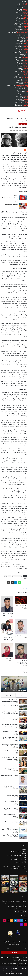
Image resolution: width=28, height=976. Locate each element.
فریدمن (5, 576)
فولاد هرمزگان (17, 909)
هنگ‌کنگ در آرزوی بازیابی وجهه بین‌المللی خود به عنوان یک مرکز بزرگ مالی (10, 197)
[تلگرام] (15, 582)
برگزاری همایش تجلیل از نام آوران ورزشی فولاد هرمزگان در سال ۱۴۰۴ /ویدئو (15, 689)
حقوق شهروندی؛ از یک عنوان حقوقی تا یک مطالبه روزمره (7, 614)
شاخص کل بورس (14, 906)
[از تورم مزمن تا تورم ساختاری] (21, 626)
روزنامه (22, 121)
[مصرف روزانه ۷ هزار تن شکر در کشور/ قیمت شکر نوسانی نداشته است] (23, 713)
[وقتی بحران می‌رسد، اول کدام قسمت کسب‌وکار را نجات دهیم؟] (23, 762)
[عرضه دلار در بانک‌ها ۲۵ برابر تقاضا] (23, 790)
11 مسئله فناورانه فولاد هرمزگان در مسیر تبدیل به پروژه (10, 815)
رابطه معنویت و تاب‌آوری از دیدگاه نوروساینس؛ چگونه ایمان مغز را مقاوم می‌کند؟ (10, 829)
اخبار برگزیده (24, 901)
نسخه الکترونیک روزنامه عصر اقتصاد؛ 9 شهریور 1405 (9, 821)
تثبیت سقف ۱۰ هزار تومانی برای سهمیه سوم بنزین (10, 751)
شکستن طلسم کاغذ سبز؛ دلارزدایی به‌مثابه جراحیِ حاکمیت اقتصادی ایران (22, 662)
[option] (14, 684)
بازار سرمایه (11, 901)
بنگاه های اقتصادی (19, 576)
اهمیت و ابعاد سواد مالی (12, 795)
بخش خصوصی (23, 904)
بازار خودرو (17, 901)
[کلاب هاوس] (21, 924)
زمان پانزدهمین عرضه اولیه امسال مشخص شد (11, 718)
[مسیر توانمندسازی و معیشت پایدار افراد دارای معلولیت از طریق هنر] (23, 810)
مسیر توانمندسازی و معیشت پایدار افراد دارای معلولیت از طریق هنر (10, 808)
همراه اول (17, 911)
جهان (25, 124)
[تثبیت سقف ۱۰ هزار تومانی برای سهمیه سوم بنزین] (23, 753)
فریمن (25, 578)
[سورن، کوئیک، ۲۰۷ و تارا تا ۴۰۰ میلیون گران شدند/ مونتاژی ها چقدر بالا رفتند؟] (23, 726)
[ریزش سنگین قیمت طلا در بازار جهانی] (21, 600)
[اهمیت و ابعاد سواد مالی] (23, 797)
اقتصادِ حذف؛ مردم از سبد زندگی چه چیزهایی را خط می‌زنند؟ (10, 745)
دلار (5, 904)
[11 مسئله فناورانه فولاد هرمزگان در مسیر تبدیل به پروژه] (23, 816)
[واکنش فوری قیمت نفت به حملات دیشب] (23, 733)
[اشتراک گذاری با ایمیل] (12, 582)
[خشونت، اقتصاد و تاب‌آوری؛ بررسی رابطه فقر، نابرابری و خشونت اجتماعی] (23, 701)
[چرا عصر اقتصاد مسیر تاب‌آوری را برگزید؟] (23, 803)
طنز (8, 906)
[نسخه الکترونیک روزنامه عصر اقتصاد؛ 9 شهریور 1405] (23, 823)
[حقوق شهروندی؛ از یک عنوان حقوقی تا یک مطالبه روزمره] (7, 604)
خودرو (9, 904)
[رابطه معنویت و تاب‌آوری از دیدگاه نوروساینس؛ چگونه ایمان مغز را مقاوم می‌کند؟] (23, 830)
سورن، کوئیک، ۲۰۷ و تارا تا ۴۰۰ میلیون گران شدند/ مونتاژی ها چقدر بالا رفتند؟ (10, 726)
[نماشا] (25, 924)
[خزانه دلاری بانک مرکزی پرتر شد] (23, 707)
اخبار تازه (21, 695)
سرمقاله (9, 576)
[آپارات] (4, 920)
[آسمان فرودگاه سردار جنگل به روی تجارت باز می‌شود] (23, 836)
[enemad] (18, 937)
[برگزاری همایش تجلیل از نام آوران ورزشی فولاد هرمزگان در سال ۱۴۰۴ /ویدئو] (23, 739)
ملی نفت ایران (23, 911)
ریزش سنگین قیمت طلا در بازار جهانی (21, 606)
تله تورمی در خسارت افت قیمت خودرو (9, 775)
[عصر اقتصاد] (22, 110)
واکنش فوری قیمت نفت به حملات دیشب (10, 732)
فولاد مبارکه (24, 909)
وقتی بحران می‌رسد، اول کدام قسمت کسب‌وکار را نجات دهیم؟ (10, 758)
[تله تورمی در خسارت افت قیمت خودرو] (23, 780)
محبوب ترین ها (8, 695)
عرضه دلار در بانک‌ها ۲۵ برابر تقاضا (10, 787)
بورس (17, 904)
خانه (25, 121)
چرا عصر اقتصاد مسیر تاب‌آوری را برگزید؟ (11, 802)
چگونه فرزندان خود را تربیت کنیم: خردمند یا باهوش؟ (7, 638)
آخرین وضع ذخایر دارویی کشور (11, 204)
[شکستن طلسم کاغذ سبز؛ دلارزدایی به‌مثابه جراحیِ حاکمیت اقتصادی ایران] (21, 651)
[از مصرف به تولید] (7, 650)
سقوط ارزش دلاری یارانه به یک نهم (10, 769)
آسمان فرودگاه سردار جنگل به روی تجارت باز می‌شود (10, 835)
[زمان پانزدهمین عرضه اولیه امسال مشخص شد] (23, 720)
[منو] (2, 111)
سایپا (25, 906)
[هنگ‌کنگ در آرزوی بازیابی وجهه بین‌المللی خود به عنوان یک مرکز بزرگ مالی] (23, 197)
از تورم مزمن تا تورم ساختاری (21, 636)
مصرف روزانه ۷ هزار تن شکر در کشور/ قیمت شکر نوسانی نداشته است (10, 712)
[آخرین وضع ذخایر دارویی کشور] (23, 206)
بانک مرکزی (5, 901)
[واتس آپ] (19, 582)
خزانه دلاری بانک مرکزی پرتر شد (11, 705)
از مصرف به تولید (9, 658)
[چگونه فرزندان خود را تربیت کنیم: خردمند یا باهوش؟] (7, 627)
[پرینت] (8, 582)
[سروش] (8, 920)
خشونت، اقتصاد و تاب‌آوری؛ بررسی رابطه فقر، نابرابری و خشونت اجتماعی (10, 700)
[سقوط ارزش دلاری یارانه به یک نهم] (23, 771)
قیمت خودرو (11, 909)
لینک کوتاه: (25, 118)
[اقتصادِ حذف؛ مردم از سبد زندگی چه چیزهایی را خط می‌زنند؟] (23, 746)
